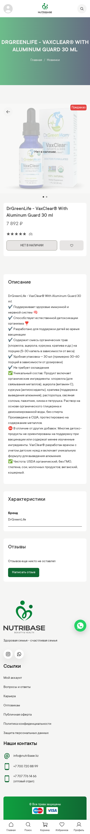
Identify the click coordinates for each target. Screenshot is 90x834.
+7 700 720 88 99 (25, 766)
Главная (36, 60)
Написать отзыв (23, 572)
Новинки (53, 60)
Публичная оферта (17, 715)
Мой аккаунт (12, 678)
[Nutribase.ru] (45, 8)
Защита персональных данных (26, 733)
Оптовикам (11, 705)
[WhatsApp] (80, 626)
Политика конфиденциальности (27, 724)
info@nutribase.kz (26, 756)
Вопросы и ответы (17, 687)
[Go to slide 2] (46, 197)
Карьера (9, 696)
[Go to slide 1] (43, 197)
